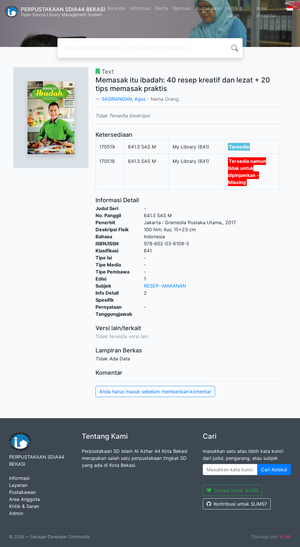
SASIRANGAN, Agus (124, 99)
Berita (161, 8)
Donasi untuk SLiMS (236, 490)
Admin (16, 513)
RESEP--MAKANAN (165, 286)
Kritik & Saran (235, 11)
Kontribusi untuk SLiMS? (240, 504)
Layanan (18, 485)
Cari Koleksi (274, 469)
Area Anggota (265, 11)
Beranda (116, 8)
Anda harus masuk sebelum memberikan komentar (155, 391)
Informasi (140, 8)
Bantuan (182, 8)
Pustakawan (208, 8)
